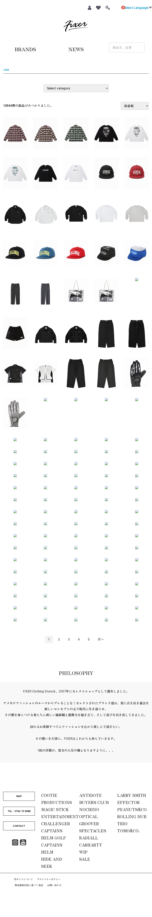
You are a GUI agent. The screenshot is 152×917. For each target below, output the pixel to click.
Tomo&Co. (128, 830)
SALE (84, 859)
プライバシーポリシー (49, 879)
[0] (116, 7)
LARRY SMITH (131, 795)
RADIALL (88, 838)
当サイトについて (23, 879)
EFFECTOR (128, 802)
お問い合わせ (54, 885)
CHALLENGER (55, 823)
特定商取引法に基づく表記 (29, 885)
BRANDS (25, 49)
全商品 (6, 70)
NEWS (76, 49)
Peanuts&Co (132, 809)
